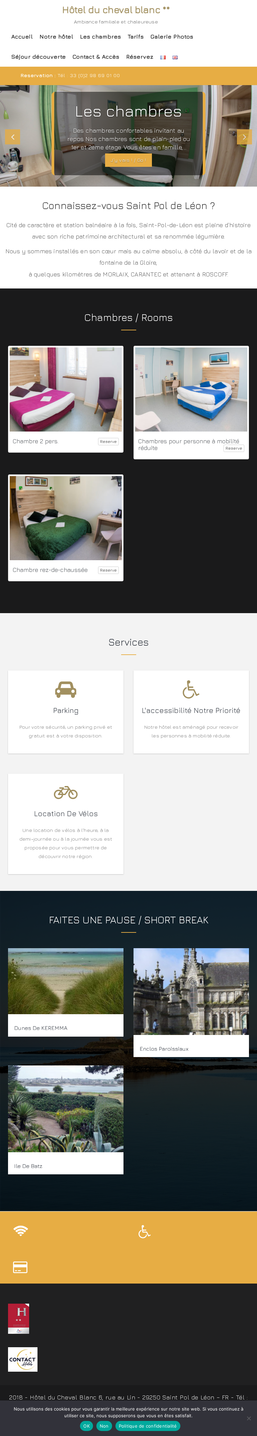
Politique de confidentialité (148, 1426)
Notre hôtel (56, 36)
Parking (66, 710)
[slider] (128, 136)
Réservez (140, 56)
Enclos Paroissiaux (164, 1048)
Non (104, 1426)
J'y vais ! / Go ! (128, 160)
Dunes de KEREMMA (40, 1028)
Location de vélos (66, 813)
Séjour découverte (38, 56)
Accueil (22, 36)
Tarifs (136, 36)
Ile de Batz (28, 1166)
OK (86, 1426)
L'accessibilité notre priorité (191, 710)
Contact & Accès (96, 56)
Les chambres (100, 36)
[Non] (248, 1418)
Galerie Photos (172, 36)
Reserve (108, 441)
